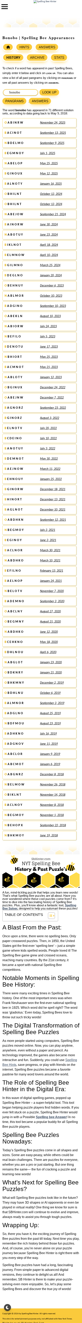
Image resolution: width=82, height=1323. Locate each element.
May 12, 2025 (49, 173)
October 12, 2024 (51, 194)
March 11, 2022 (50, 469)
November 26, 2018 (52, 784)
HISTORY (13, 57)
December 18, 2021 (52, 489)
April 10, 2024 (49, 255)
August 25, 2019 (50, 713)
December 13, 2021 (52, 499)
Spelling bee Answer (51, 1117)
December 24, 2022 (52, 387)
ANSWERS (47, 47)
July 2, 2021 (47, 530)
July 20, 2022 (48, 428)
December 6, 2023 (52, 285)
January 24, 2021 (51, 581)
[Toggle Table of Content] (49, 915)
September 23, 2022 (53, 408)
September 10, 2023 (53, 306)
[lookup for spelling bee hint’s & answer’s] (8, 47)
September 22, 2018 (53, 825)
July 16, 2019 (48, 733)
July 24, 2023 (48, 326)
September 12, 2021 (53, 520)
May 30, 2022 (49, 458)
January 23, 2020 (51, 662)
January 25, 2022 (51, 479)
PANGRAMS (14, 101)
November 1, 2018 (52, 815)
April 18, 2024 (49, 245)
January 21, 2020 (51, 672)
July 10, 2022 (48, 438)
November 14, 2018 (52, 794)
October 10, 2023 (51, 296)
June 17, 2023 (49, 346)
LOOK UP (49, 92)
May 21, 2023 (49, 367)
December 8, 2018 (52, 774)
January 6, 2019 (50, 764)
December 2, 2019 (52, 682)
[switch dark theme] (7, 1307)
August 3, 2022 (49, 418)
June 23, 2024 (49, 234)
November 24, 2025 (52, 122)
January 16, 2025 (51, 183)
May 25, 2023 (49, 357)
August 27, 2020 (50, 611)
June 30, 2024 (49, 224)
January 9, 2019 (50, 754)
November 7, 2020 (52, 591)
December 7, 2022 (52, 397)
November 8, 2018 (52, 805)
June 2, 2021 (48, 540)
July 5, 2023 (47, 336)
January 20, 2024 (51, 275)
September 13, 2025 (53, 133)
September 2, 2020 (52, 601)
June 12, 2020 (49, 632)
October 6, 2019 (50, 693)
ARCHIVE (37, 57)
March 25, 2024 (50, 265)
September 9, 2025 (52, 143)
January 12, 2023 (51, 377)
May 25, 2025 (49, 163)
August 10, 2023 (50, 316)
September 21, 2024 (53, 214)
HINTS (24, 47)
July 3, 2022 (47, 448)
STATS (59, 57)
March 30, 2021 (50, 550)
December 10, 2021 (52, 509)
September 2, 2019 (52, 703)
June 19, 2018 (49, 835)
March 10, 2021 (50, 560)
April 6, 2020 (48, 652)
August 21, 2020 (50, 621)
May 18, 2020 (49, 642)
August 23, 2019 (50, 723)
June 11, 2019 (49, 744)
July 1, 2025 (47, 153)
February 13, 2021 (51, 570)
